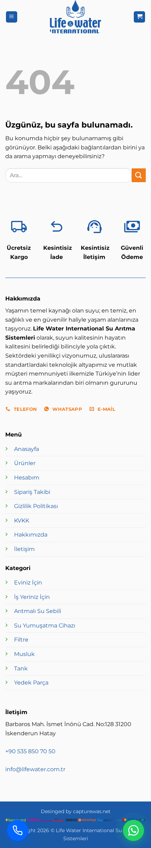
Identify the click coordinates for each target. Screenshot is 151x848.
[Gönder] (139, 175)
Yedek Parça (31, 682)
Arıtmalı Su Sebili (37, 611)
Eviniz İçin (28, 582)
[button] (11, 17)
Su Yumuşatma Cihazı (44, 625)
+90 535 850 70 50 (30, 751)
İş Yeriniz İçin (32, 597)
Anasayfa (26, 449)
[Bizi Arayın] (17, 830)
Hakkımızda (30, 534)
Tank (21, 668)
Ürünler (24, 463)
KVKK (21, 520)
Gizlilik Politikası (36, 506)
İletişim (24, 549)
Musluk (24, 654)
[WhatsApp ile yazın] (133, 830)
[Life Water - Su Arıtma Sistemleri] (75, 17)
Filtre (21, 639)
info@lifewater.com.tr (35, 769)
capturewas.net (92, 811)
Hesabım (26, 477)
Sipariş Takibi (32, 492)
